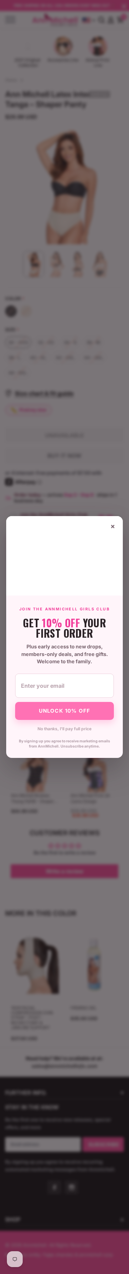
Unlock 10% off (64, 710)
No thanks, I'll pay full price (64, 728)
